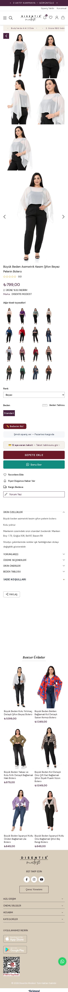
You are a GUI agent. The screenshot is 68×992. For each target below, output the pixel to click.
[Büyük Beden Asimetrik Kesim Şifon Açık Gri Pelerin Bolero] (9, 353)
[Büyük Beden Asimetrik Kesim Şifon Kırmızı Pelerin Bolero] (22, 334)
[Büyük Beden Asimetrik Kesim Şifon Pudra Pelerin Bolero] (9, 316)
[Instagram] (34, 879)
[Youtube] (41, 879)
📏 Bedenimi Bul (14, 426)
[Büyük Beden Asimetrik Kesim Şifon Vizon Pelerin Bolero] (48, 353)
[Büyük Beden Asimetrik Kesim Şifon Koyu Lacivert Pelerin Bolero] (48, 334)
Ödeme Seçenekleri (14, 560)
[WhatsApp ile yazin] (62, 961)
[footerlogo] (34, 860)
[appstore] (15, 939)
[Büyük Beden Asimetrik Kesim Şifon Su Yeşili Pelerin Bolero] (35, 316)
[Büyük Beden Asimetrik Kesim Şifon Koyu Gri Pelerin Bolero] (35, 372)
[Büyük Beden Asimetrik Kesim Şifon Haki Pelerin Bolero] (9, 372)
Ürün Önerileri (11, 565)
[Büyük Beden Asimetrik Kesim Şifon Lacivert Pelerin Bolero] (9, 334)
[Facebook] (27, 879)
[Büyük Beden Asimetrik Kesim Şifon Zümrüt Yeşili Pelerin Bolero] (22, 372)
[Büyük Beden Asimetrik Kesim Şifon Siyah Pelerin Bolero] (35, 334)
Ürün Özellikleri (13, 512)
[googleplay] (15, 950)
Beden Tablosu (57, 405)
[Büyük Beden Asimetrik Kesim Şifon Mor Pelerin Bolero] (22, 316)
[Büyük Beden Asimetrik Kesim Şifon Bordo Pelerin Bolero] (35, 353)
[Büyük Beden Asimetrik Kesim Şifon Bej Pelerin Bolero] (48, 316)
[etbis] (11, 966)
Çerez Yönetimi (34, 889)
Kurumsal (61, 8)
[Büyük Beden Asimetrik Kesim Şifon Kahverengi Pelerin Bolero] (48, 372)
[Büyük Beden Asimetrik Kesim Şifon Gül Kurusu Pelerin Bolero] (22, 353)
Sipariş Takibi (47, 8)
